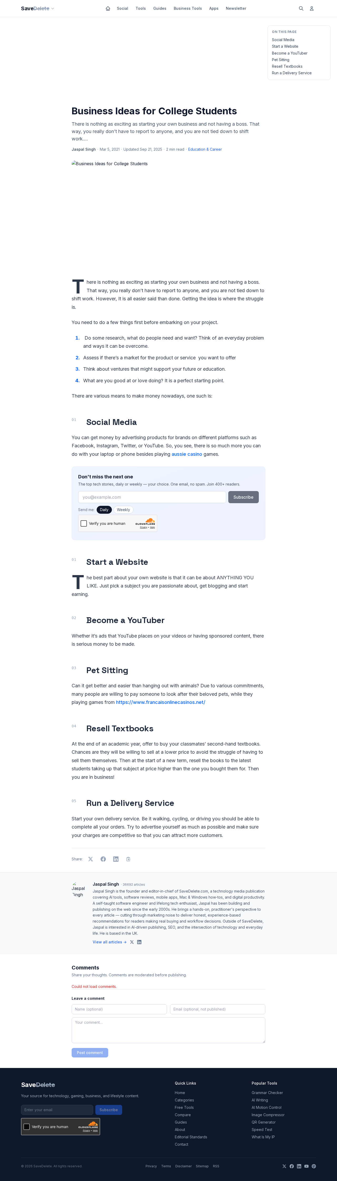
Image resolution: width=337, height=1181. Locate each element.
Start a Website (285, 46)
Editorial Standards (191, 1137)
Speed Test (262, 1129)
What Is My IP (263, 1137)
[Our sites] (53, 8)
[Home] (108, 8)
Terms (166, 1166)
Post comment (90, 1052)
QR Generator (264, 1122)
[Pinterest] (314, 1166)
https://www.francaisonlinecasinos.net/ (160, 702)
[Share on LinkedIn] (116, 859)
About (180, 1129)
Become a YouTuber (290, 53)
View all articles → (110, 942)
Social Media (283, 39)
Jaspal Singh (84, 149)
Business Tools (188, 8)
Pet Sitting (280, 59)
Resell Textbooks (287, 66)
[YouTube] (306, 1166)
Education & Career (205, 149)
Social (122, 8)
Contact (181, 1144)
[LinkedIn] (299, 1166)
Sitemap (202, 1166)
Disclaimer (183, 1166)
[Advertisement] (168, 62)
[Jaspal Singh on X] (132, 942)
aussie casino (187, 454)
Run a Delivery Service (292, 73)
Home (180, 1092)
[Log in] (312, 8)
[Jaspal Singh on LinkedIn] (139, 942)
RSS (216, 1166)
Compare (183, 1115)
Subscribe (244, 497)
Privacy (151, 1166)
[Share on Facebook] (103, 859)
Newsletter (236, 8)
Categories (184, 1100)
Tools (141, 8)
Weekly (123, 509)
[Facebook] (292, 1166)
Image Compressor (268, 1115)
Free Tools (184, 1107)
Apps (214, 8)
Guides (159, 8)
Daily (104, 509)
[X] (284, 1166)
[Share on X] (90, 859)
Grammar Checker (267, 1092)
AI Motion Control (266, 1107)
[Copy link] (128, 859)
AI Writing (260, 1100)
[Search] (301, 8)
